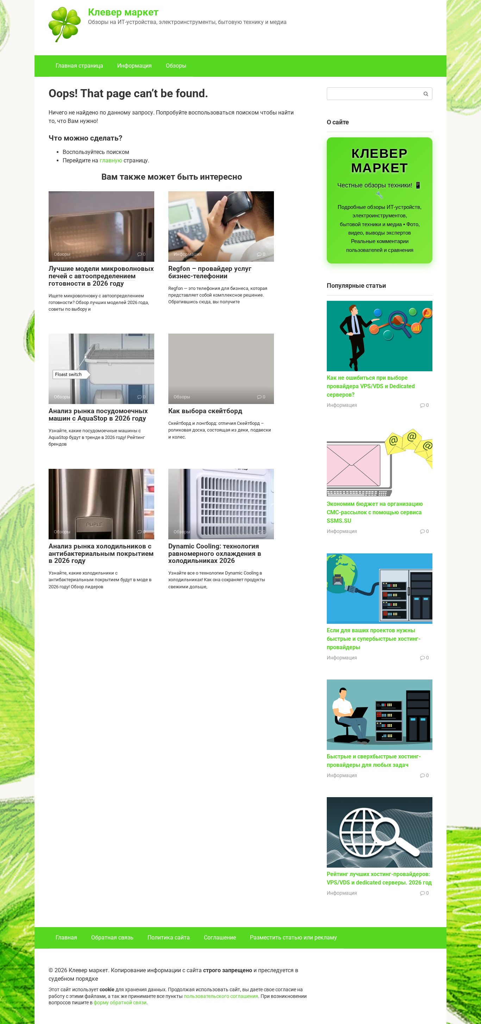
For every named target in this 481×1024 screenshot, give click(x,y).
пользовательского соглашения (221, 996)
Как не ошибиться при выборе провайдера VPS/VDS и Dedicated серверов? (371, 386)
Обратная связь (112, 937)
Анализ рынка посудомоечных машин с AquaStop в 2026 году (98, 414)
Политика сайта (169, 937)
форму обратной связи (120, 1003)
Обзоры (176, 65)
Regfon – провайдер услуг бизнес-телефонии (209, 272)
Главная (66, 937)
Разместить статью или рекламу (293, 937)
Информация (134, 65)
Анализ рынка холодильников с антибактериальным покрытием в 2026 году (101, 553)
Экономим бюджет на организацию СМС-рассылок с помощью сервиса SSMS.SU (375, 512)
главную (111, 160)
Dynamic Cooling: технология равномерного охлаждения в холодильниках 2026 (214, 553)
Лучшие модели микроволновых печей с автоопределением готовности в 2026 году (101, 276)
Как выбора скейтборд (205, 411)
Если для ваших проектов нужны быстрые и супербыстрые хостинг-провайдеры (373, 639)
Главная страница (79, 65)
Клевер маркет (123, 12)
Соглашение (220, 937)
